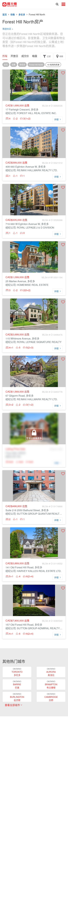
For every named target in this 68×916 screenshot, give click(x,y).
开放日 (14, 56)
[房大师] (9, 4)
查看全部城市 (13, 705)
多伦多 (22, 14)
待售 (12, 14)
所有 (4, 56)
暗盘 (34, 56)
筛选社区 (7, 28)
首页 (4, 14)
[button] (63, 73)
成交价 (25, 56)
